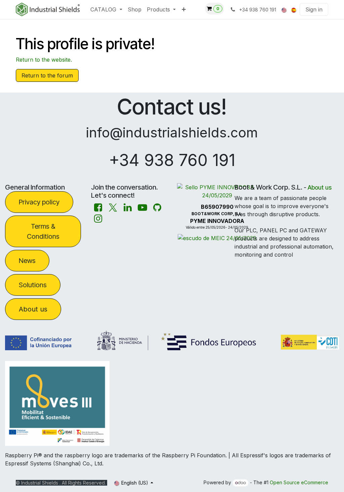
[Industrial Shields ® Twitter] (113, 207)
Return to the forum (47, 75)
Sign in (313, 9)
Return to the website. (44, 59)
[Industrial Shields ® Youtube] (142, 207)
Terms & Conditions (43, 231)
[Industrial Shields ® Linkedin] (128, 207)
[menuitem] (106, 9)
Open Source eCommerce (299, 482)
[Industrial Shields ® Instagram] (98, 218)
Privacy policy (39, 202)
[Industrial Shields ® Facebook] (98, 207)
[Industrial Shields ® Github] (157, 207)
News (27, 261)
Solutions (33, 285)
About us (33, 309)
